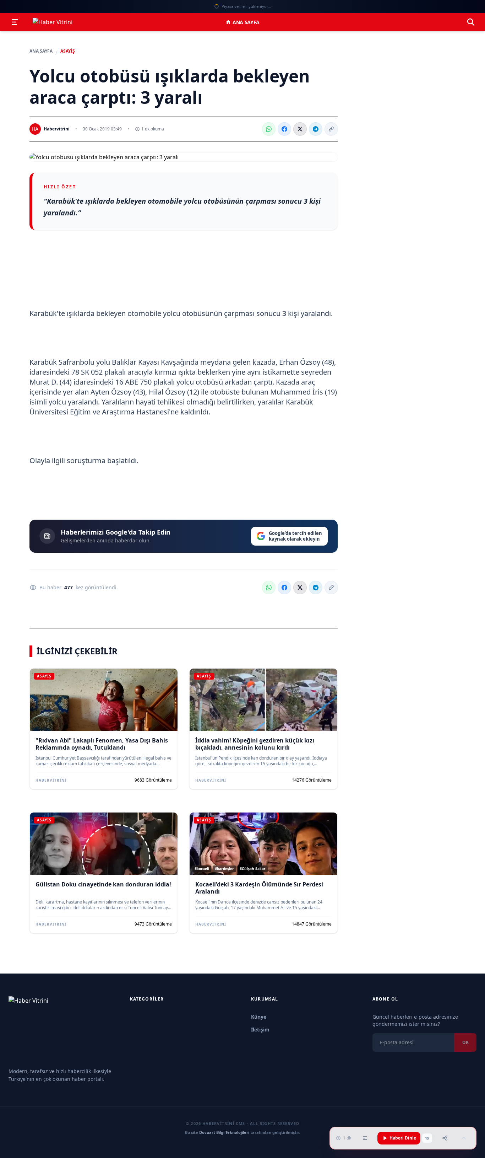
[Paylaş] (444, 1138)
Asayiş (67, 51)
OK (465, 1042)
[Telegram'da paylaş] (315, 129)
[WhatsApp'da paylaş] (268, 129)
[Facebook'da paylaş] (284, 129)
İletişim (260, 1029)
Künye (258, 1016)
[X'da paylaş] (300, 129)
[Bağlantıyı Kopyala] (331, 129)
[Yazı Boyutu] (365, 1138)
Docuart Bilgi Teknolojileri (224, 1132)
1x (427, 1138)
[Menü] (15, 22)
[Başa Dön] (463, 1138)
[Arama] (470, 22)
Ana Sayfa (246, 22)
